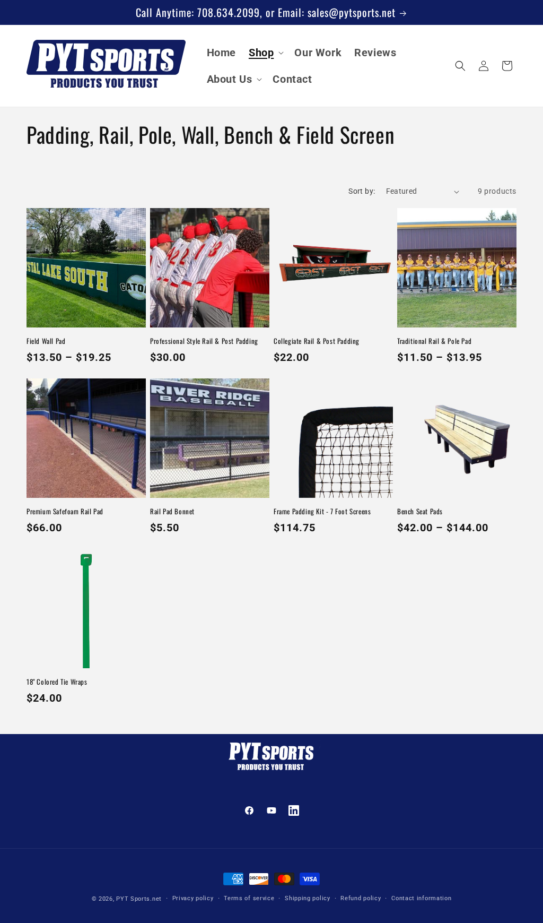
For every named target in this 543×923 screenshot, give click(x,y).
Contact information (421, 898)
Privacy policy (193, 898)
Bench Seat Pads (420, 511)
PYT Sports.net (139, 898)
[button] (265, 52)
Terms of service (249, 898)
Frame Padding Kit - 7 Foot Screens (322, 511)
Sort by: (361, 191)
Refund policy (360, 898)
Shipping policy (307, 898)
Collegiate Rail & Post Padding (317, 341)
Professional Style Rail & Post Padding (204, 341)
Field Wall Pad (46, 341)
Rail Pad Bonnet (172, 511)
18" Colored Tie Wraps (57, 681)
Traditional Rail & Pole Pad (434, 341)
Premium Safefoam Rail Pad (65, 511)
